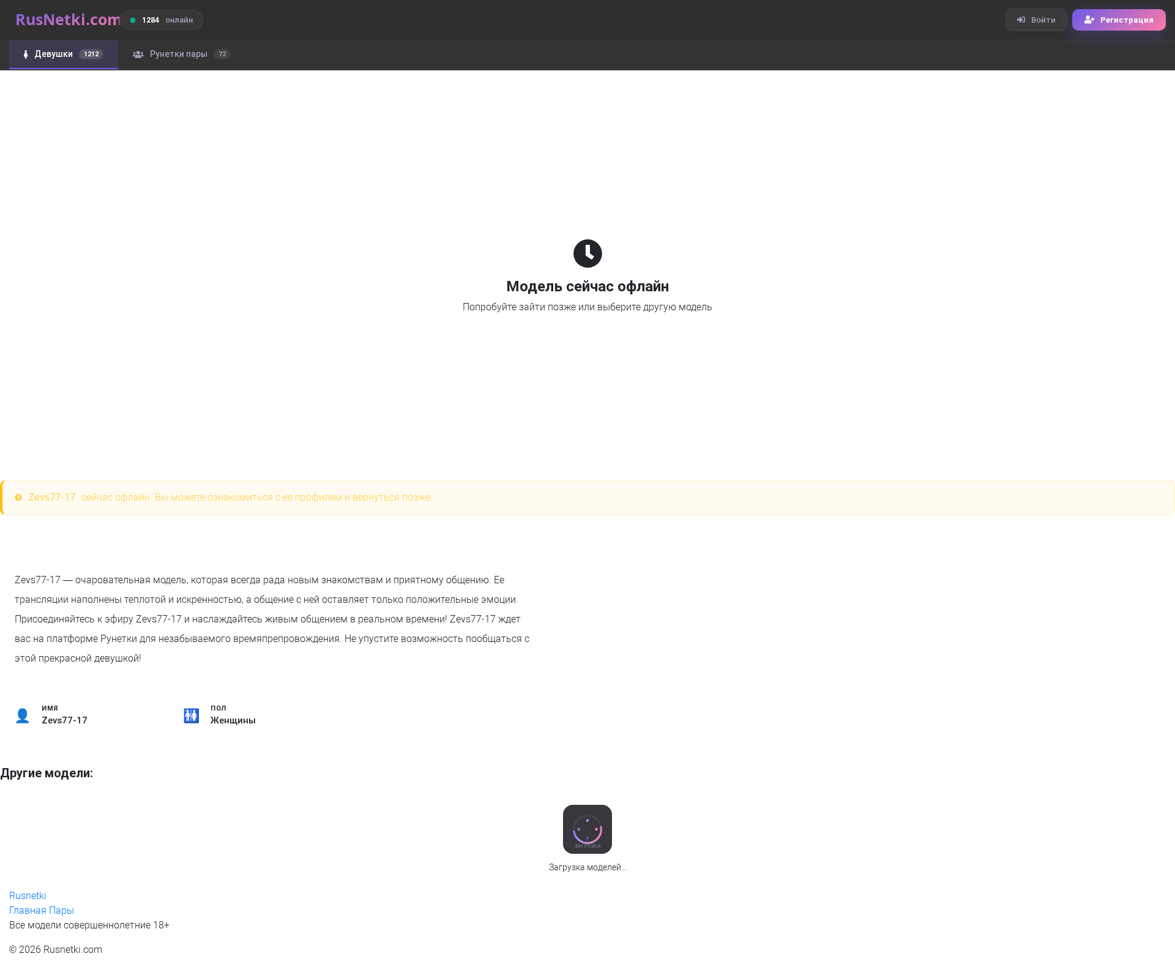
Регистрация (1127, 19)
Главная (28, 910)
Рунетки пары (188, 54)
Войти (1043, 19)
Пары (61, 910)
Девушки (66, 54)
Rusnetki (28, 896)
